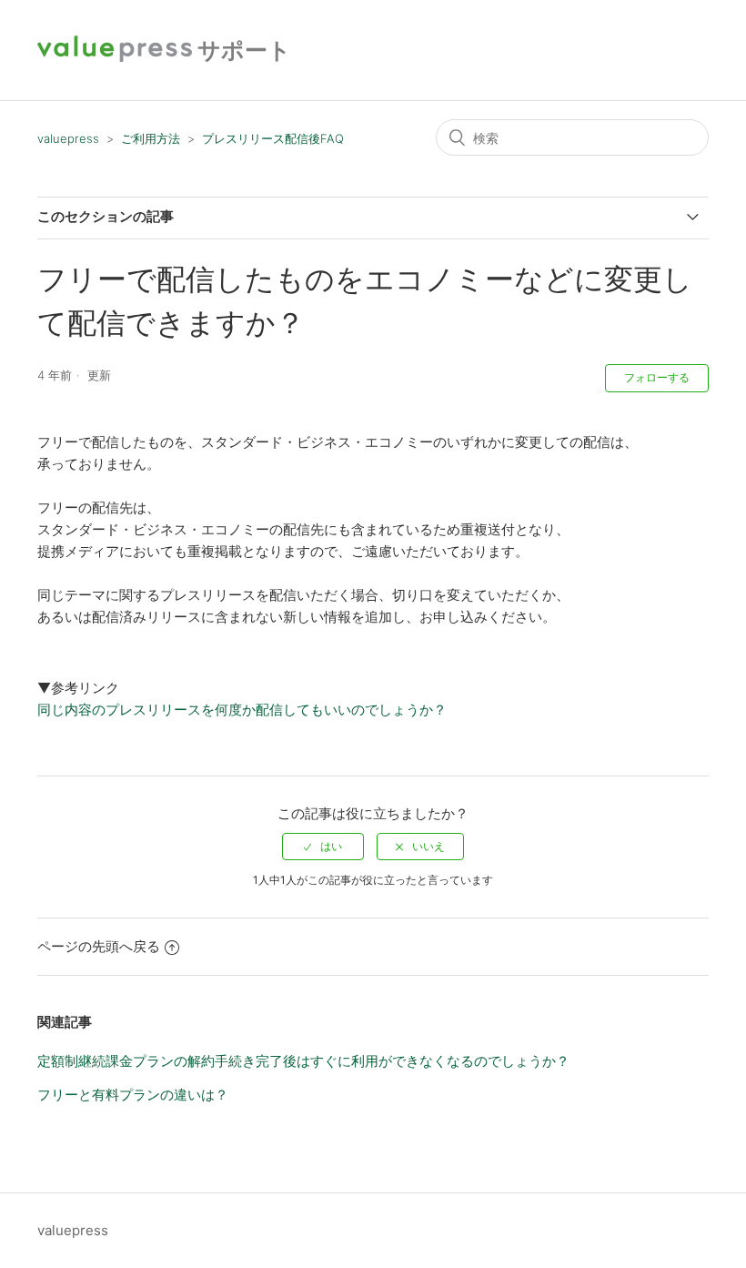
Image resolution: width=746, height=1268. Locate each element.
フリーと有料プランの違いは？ (132, 1094)
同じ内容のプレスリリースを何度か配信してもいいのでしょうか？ (242, 709)
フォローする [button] (657, 377)
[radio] (323, 846)
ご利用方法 (150, 138)
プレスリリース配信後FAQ (273, 138)
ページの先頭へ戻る (98, 946)
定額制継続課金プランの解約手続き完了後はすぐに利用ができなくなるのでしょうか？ (303, 1061)
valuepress (68, 138)
